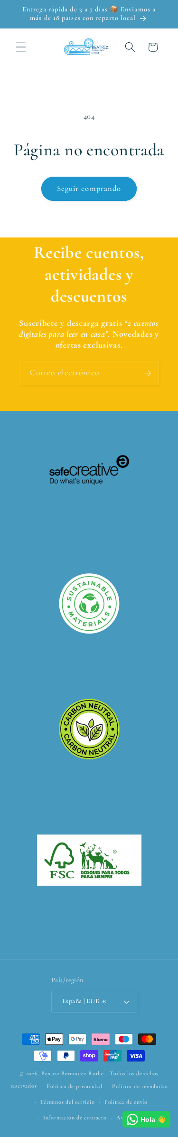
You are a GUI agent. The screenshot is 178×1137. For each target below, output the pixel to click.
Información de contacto (75, 1117)
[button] (20, 47)
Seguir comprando (89, 188)
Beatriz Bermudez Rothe (72, 1073)
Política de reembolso (140, 1086)
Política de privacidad (75, 1086)
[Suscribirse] (147, 373)
